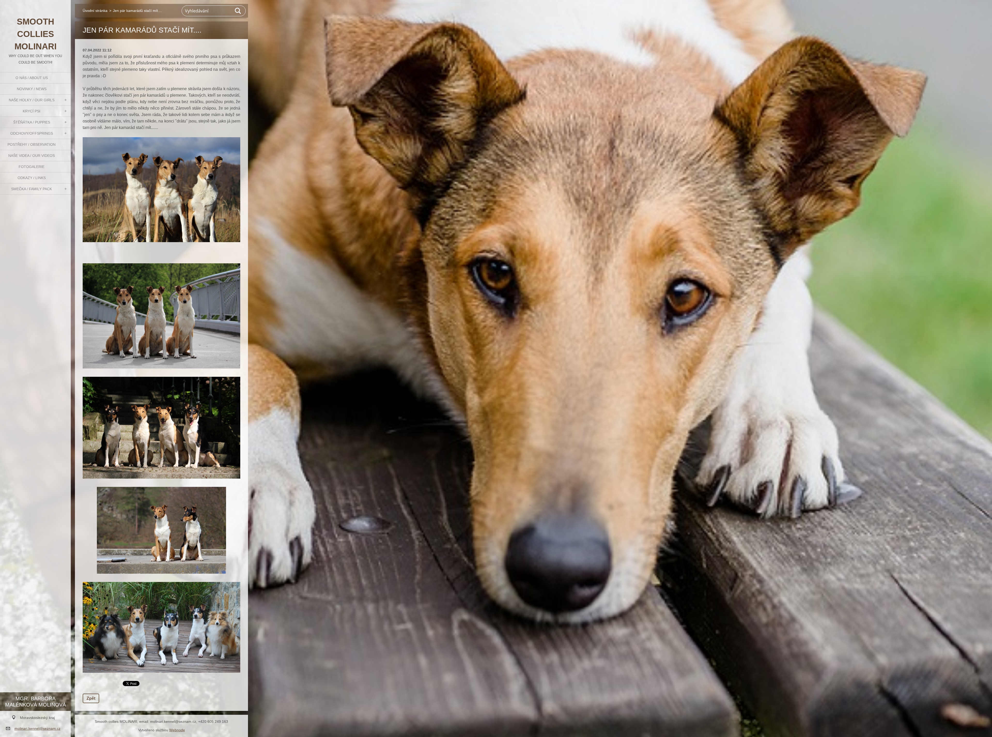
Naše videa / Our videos (31, 155)
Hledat (238, 11)
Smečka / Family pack (31, 189)
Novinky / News (32, 89)
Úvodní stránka (95, 11)
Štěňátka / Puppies (31, 122)
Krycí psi (31, 111)
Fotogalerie (31, 167)
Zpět (91, 698)
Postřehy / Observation (31, 144)
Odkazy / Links (32, 178)
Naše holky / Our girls (32, 100)
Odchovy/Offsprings (31, 133)
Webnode (177, 730)
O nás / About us (32, 78)
